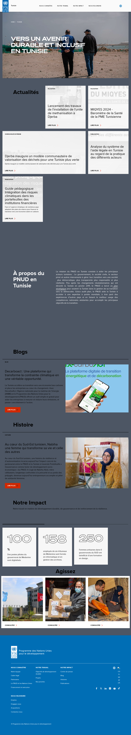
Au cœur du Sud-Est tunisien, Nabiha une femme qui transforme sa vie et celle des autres (34, 448)
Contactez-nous (16, 712)
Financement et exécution (20, 687)
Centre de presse (66, 672)
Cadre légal (15, 675)
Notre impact (78, 6)
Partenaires (15, 679)
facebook (96, 688)
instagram (110, 688)
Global (120, 6)
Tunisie (13, 6)
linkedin (105, 688)
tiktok (119, 688)
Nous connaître (45, 6)
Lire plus (11, 410)
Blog (62, 675)
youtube (114, 688)
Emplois (14, 700)
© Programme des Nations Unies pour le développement (31, 724)
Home (13, 22)
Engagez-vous (16, 704)
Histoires (63, 679)
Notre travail (62, 6)
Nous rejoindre (95, 6)
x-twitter (101, 688)
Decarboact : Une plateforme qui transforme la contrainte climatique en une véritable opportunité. (32, 375)
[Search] (119, 675)
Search (125, 6)
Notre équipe (15, 672)
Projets (38, 678)
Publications (64, 683)
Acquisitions (15, 708)
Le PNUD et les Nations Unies (21, 683)
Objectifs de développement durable (46, 673)
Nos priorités (40, 682)
